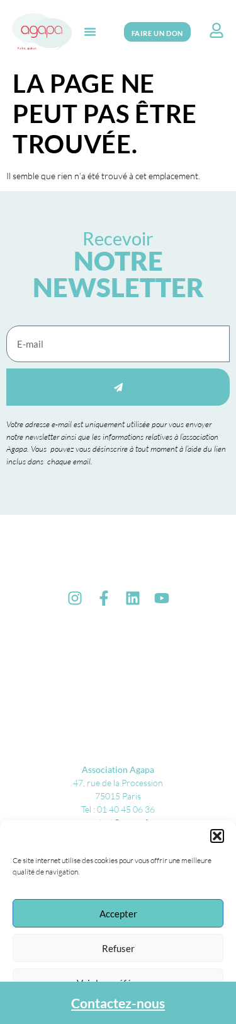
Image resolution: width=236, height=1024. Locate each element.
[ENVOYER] (118, 387)
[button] (217, 836)
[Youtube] (161, 598)
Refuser (118, 948)
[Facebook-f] (103, 598)
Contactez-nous (118, 1003)
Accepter (118, 913)
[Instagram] (74, 598)
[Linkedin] (132, 598)
